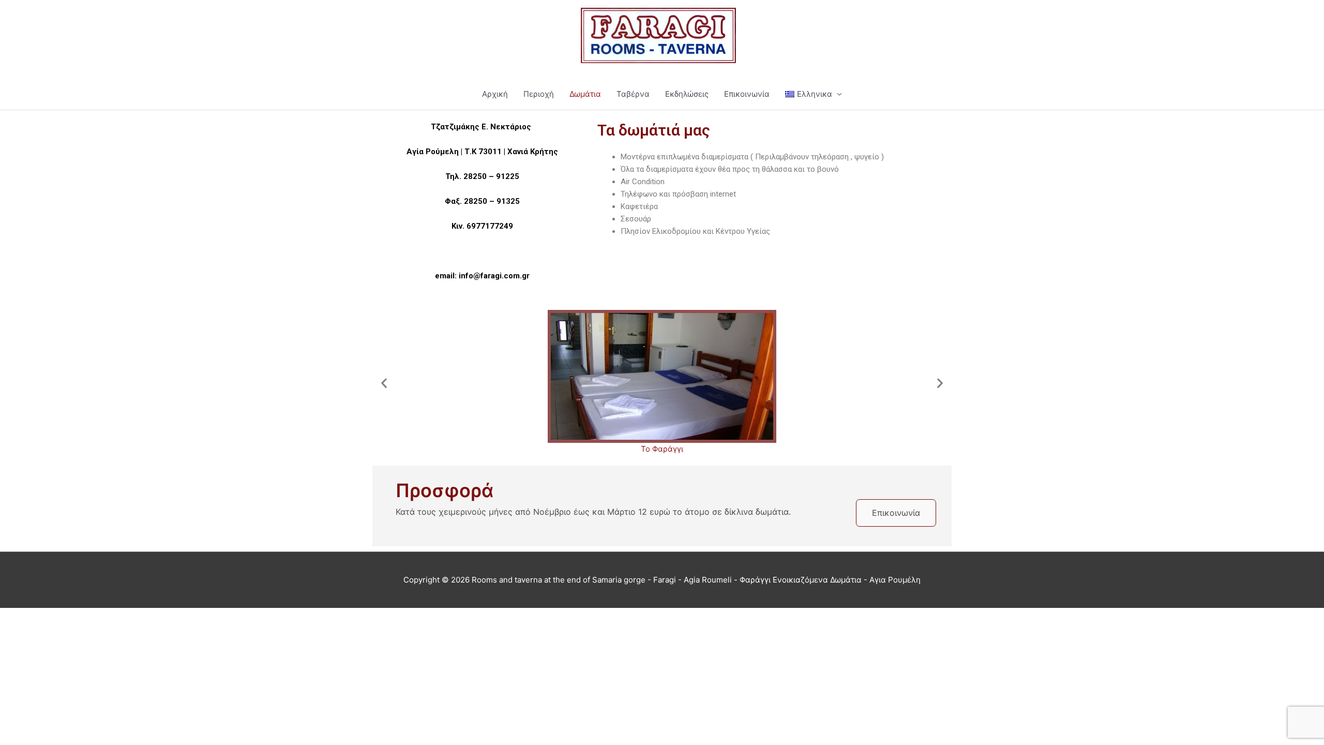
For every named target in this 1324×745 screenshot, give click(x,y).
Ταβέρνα (633, 94)
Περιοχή (538, 94)
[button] (384, 382)
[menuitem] (813, 94)
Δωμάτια (585, 94)
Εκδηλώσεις (687, 94)
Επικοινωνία (747, 94)
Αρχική (495, 94)
